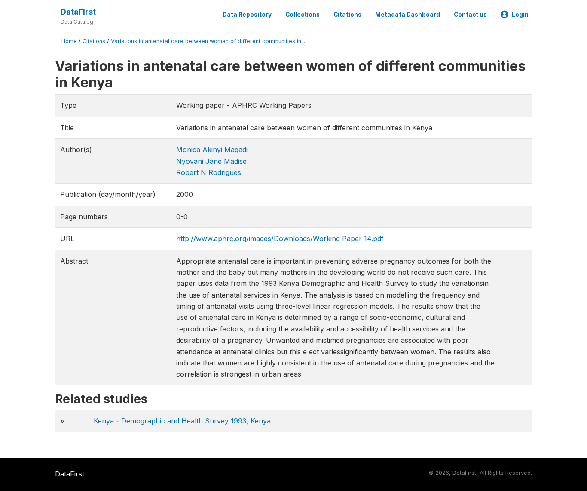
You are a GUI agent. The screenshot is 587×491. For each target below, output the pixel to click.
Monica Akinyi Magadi (212, 149)
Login (520, 14)
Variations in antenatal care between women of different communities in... (208, 41)
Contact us (470, 14)
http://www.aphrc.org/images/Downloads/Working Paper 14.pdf (280, 238)
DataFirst (78, 11)
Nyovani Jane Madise (211, 161)
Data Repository (247, 14)
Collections (302, 14)
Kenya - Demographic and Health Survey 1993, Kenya (182, 421)
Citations (347, 14)
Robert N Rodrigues (208, 172)
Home (69, 41)
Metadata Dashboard (407, 14)
